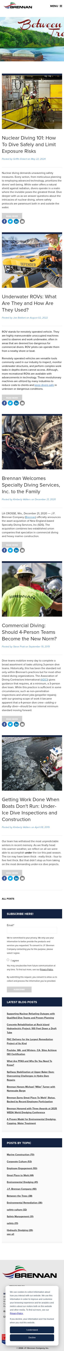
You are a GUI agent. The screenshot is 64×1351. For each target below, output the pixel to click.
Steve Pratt (19, 646)
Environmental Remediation (24, 1202)
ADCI (44, 679)
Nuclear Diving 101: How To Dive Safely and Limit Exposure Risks (29, 144)
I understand (32, 1330)
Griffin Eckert (20, 159)
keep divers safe (44, 385)
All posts (8, 898)
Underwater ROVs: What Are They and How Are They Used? (29, 303)
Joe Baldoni (19, 317)
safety (12, 1223)
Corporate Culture (19, 1161)
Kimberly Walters (22, 499)
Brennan (30, 517)
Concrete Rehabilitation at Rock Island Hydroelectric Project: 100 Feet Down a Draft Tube (31, 1028)
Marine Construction (20, 1154)
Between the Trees (19, 1195)
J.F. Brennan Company (22, 1188)
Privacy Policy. (16, 1313)
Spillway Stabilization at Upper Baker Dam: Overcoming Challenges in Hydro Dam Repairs (30, 1076)
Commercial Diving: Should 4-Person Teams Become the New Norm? (29, 632)
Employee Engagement (22, 1168)
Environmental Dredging (22, 1182)
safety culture (17, 1209)
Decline (32, 1337)
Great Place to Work (20, 1175)
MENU (54, 6)
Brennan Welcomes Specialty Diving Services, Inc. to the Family (31, 485)
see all (10, 1234)
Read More (12, 216)
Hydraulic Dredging (20, 1230)
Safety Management (20, 1216)
